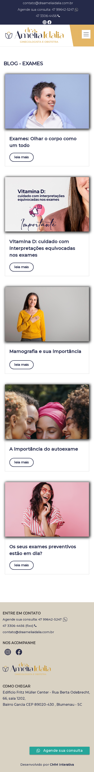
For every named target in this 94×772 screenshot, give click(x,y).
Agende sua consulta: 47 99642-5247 (46, 10)
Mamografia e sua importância (45, 351)
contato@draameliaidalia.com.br (48, 3)
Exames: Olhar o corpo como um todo (43, 142)
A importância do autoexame (43, 449)
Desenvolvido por (47, 765)
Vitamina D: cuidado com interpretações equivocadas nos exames (42, 248)
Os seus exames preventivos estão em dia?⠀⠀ (42, 550)
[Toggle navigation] (86, 34)
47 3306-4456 (46, 16)
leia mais (21, 157)
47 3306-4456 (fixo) (18, 626)
